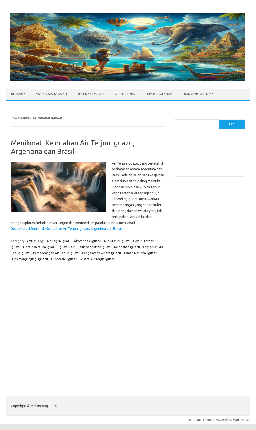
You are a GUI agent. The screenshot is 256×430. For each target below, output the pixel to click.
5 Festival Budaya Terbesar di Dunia (200, 164)
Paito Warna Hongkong (195, 372)
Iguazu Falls (67, 247)
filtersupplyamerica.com (196, 234)
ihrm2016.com (188, 330)
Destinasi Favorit (91, 94)
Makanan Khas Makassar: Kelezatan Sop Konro (208, 172)
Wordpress (241, 420)
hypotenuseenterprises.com (199, 253)
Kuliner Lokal (125, 94)
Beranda (18, 94)
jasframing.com (189, 268)
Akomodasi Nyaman (51, 94)
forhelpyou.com (189, 310)
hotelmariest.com (191, 248)
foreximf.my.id (188, 272)
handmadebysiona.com (195, 244)
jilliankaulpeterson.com (195, 339)
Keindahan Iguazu (127, 247)
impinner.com (187, 263)
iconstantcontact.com (193, 258)
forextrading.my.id (191, 287)
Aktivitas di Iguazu (117, 241)
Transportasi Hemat (198, 94)
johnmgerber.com (191, 348)
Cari (178, 116)
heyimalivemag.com (192, 320)
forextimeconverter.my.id (197, 292)
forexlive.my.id (189, 277)
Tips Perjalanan (159, 94)
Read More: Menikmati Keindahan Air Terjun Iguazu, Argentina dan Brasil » (67, 229)
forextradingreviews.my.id (197, 282)
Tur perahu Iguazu (63, 259)
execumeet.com (190, 224)
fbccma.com (186, 229)
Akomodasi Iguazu (87, 241)
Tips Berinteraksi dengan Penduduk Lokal (204, 142)
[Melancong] (128, 80)
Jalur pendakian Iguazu (95, 247)
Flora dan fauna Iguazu (39, 247)
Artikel (31, 241)
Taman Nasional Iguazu (140, 253)
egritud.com (187, 306)
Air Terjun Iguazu (59, 241)
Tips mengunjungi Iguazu (30, 259)
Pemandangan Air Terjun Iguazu (56, 253)
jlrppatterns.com (190, 344)
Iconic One (194, 420)
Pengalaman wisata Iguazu (101, 253)
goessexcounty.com (193, 239)
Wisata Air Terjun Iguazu (97, 259)
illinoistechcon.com (192, 334)
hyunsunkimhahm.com (194, 324)
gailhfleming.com (190, 315)
